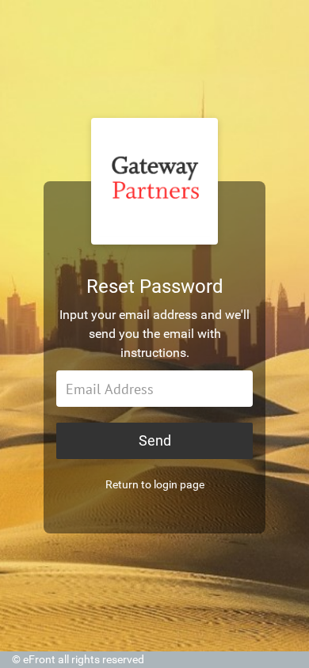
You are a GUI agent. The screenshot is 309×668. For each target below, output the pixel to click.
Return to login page (154, 484)
